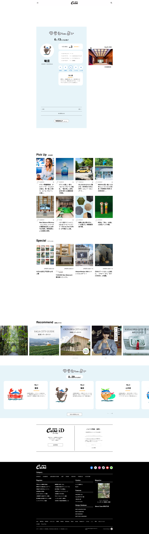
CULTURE (87, 476)
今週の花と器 (78, 499)
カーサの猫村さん (79, 484)
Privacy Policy (43, 524)
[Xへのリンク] (95, 467)
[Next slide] (105, 358)
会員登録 (55, 445)
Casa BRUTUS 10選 (79, 496)
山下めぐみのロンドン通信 (41, 493)
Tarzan (72, 521)
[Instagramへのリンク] (99, 467)
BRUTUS (41, 521)
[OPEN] (37, 3)
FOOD (67, 476)
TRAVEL (73, 476)
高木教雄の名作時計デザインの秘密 (43, 498)
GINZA (57, 521)
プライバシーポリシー (91, 438)
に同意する (93, 438)
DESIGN (38, 476)
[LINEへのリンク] (111, 467)
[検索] (111, 3)
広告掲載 (38, 524)
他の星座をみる (61, 113)
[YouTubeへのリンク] (107, 467)
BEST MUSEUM (78, 514)
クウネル (87, 521)
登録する (93, 445)
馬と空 (76, 486)
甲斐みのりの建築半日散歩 (41, 484)
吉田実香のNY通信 (40, 491)
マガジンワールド (101, 521)
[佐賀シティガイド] (44, 340)
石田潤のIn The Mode (59, 493)
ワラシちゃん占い (79, 501)
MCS (96, 521)
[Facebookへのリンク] (91, 467)
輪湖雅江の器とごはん (59, 484)
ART (62, 476)
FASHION (45, 476)
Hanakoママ (82, 521)
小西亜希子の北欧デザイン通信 (42, 496)
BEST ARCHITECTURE (80, 509)
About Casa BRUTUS (102, 506)
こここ (92, 521)
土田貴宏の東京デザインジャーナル (62, 486)
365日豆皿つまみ (79, 494)
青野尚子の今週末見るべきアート (43, 486)
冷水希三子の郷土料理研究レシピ (62, 500)
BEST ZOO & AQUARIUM (80, 516)
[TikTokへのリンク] (103, 467)
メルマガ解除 (93, 447)
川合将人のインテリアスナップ (61, 491)
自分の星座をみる (74, 414)
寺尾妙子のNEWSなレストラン (42, 489)
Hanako (62, 521)
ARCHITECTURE (54, 476)
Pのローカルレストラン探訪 (61, 496)
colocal (76, 521)
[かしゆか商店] (107, 340)
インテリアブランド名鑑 (41, 500)
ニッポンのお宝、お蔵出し (60, 498)
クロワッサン (52, 521)
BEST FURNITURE (79, 511)
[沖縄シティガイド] (75, 340)
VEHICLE (80, 476)
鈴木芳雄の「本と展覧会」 (60, 489)
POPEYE (46, 521)
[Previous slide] (44, 358)
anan (37, 521)
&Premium (67, 521)
